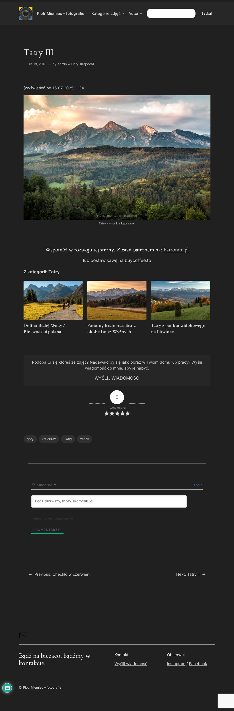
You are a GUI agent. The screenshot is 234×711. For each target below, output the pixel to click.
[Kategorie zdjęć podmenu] (123, 13)
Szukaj (207, 13)
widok (84, 439)
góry (30, 439)
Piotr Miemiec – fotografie (60, 13)
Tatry (68, 439)
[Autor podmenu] (141, 13)
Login (197, 485)
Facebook (198, 663)
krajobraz (49, 439)
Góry (74, 64)
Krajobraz (87, 64)
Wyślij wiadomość (130, 663)
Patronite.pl (176, 249)
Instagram (176, 663)
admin (62, 64)
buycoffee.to (138, 260)
